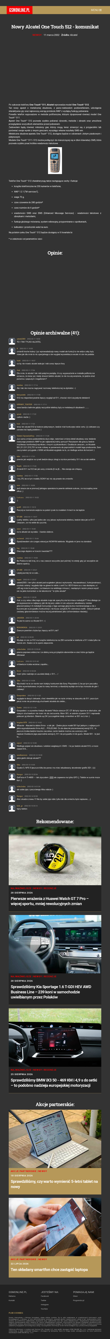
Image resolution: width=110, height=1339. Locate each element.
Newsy (37, 35)
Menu (95, 10)
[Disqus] (55, 290)
